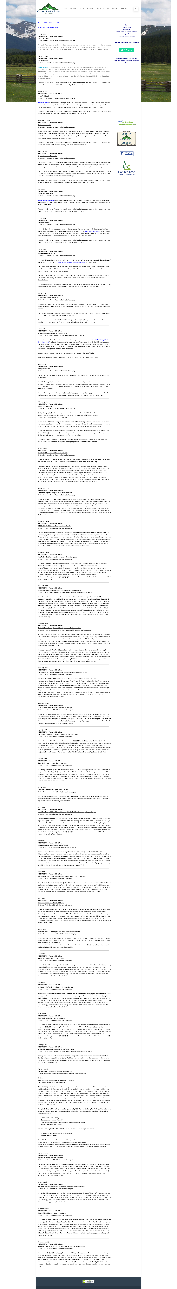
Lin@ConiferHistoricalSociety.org (74, 335)
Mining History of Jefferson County (74, 501)
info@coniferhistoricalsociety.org (53, 543)
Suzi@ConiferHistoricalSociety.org (65, 63)
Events (81, 8)
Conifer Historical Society (99, 342)
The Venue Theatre (43, 344)
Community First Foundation (80, 546)
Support (90, 8)
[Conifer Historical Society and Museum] (48, 16)
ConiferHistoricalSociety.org (80, 82)
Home (65, 8)
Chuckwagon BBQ (78, 818)
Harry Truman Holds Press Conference (66, 679)
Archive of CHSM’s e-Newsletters (48, 27)
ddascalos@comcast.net (57, 1080)
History (73, 8)
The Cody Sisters (91, 344)
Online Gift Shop (103, 8)
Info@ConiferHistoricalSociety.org (65, 40)
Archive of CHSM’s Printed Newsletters (49, 23)
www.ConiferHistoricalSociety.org (65, 721)
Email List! (124, 8)
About (114, 8)
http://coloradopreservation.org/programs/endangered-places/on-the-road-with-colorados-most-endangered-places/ (74, 1144)
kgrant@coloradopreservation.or (55, 1082)
